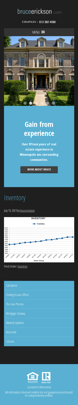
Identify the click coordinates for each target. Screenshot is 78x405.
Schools (10, 341)
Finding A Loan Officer (17, 295)
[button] (36, 32)
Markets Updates (15, 323)
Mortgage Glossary (15, 313)
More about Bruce (39, 169)
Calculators (11, 285)
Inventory (22, 266)
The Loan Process (14, 304)
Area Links (11, 332)
